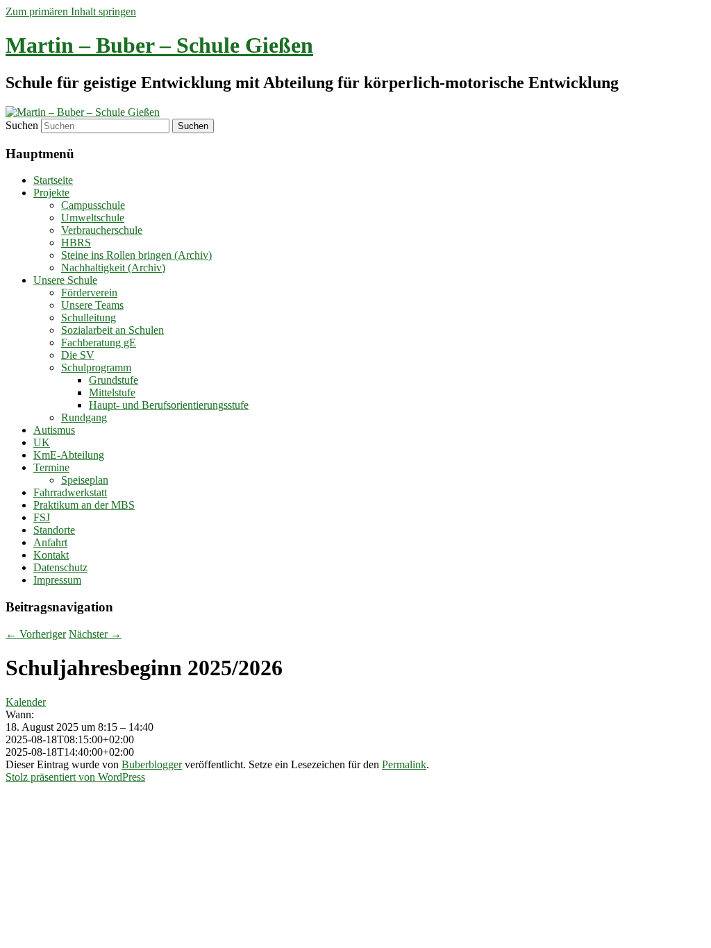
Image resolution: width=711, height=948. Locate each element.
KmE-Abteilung (68, 455)
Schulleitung (88, 317)
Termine (51, 467)
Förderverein (89, 292)
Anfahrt (50, 542)
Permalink (404, 764)
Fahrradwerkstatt (70, 492)
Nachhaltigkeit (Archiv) (113, 267)
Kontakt (51, 555)
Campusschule (93, 205)
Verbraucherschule (101, 230)
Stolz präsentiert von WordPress (75, 777)
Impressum (57, 580)
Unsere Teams (92, 305)
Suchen (22, 125)
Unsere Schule (65, 280)
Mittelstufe (112, 392)
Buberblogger (152, 764)
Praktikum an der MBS (84, 505)
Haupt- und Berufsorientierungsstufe (169, 405)
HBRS (76, 242)
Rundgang (84, 417)
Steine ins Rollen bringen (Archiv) (136, 255)
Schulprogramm (96, 367)
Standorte (54, 530)
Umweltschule (92, 217)
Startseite (53, 180)
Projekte (51, 192)
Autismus (54, 430)
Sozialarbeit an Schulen (112, 330)
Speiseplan (84, 480)
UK (41, 442)
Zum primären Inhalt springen (71, 11)
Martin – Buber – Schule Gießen (159, 45)
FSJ (41, 517)
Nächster (95, 634)
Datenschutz (60, 567)
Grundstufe (113, 380)
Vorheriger (36, 634)
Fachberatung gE (98, 342)
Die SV (77, 355)
